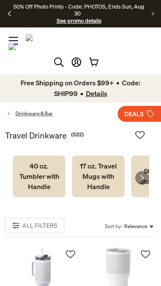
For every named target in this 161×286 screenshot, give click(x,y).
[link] (39, 176)
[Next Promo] (153, 13)
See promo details (79, 20)
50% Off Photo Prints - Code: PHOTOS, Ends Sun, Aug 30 (78, 10)
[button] (76, 62)
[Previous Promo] (9, 13)
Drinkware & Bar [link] (34, 113)
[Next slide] (142, 178)
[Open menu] (13, 41)
